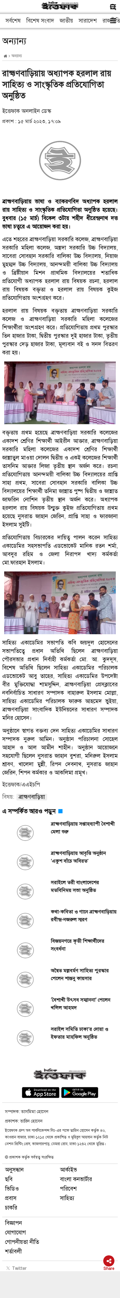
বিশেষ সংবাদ (40, 20)
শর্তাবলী (13, 1251)
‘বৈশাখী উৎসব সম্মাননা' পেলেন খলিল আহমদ (81, 1004)
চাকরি (11, 1207)
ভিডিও (12, 1188)
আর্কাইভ (68, 1169)
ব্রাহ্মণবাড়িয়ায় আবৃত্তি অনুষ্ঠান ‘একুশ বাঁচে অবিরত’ (78, 857)
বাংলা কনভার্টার (76, 1179)
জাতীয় (66, 20)
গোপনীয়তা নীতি (22, 1242)
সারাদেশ (88, 20)
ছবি (9, 1179)
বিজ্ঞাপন (13, 1223)
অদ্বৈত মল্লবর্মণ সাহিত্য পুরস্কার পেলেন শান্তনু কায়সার (80, 974)
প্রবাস (10, 1198)
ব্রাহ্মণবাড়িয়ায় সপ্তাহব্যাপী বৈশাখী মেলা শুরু (83, 828)
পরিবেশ (68, 1188)
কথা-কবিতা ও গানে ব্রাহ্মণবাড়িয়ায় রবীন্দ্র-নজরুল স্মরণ (84, 916)
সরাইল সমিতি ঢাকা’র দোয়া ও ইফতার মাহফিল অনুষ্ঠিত (79, 1033)
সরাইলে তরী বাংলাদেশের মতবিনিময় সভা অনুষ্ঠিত (75, 886)
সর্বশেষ (13, 20)
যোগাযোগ (15, 1232)
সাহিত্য (67, 1198)
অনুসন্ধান (14, 1169)
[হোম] (5, 56)
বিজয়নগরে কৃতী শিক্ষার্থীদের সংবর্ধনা (77, 945)
